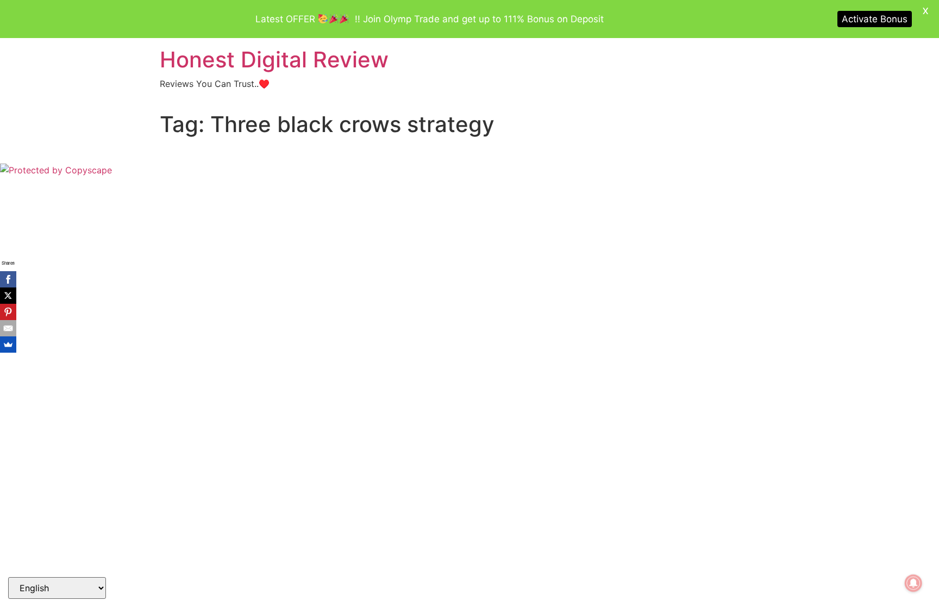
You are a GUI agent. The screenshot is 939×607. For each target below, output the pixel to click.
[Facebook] (8, 279)
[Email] (8, 328)
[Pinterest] (8, 312)
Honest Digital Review (274, 59)
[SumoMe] (8, 344)
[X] (8, 295)
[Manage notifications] (913, 583)
